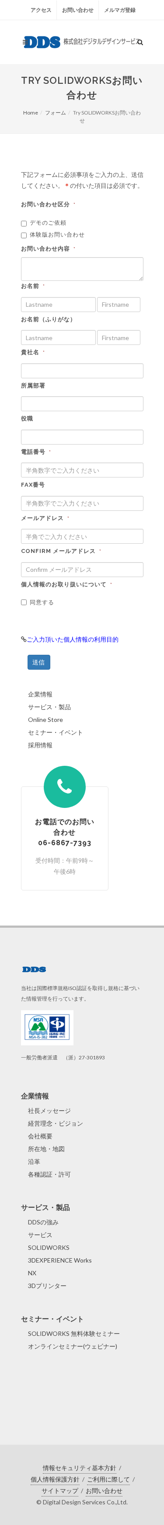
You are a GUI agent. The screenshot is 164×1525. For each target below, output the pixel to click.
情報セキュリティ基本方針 (79, 1467)
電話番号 (36, 452)
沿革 (34, 1161)
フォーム (55, 112)
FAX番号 (33, 484)
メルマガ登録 (120, 10)
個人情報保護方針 (55, 1479)
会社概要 (40, 1136)
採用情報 (40, 745)
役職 (27, 418)
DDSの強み (43, 1222)
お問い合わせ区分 (48, 204)
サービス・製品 (49, 706)
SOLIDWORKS (49, 1247)
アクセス (41, 10)
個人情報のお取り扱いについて (66, 584)
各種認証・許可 (49, 1174)
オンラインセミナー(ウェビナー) (72, 1346)
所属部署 (33, 385)
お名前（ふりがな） (48, 319)
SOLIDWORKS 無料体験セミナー (74, 1333)
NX (32, 1273)
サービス (40, 1234)
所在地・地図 (46, 1148)
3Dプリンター (47, 1285)
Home (30, 112)
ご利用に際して (108, 1479)
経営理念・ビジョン (55, 1123)
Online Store (45, 719)
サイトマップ (60, 1490)
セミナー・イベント (55, 732)
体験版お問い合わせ (57, 234)
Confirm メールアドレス (61, 551)
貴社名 (33, 352)
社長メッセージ (49, 1110)
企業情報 (40, 694)
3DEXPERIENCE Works (60, 1260)
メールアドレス (45, 518)
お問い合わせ (78, 10)
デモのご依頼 (48, 222)
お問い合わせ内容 (48, 248)
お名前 (33, 286)
